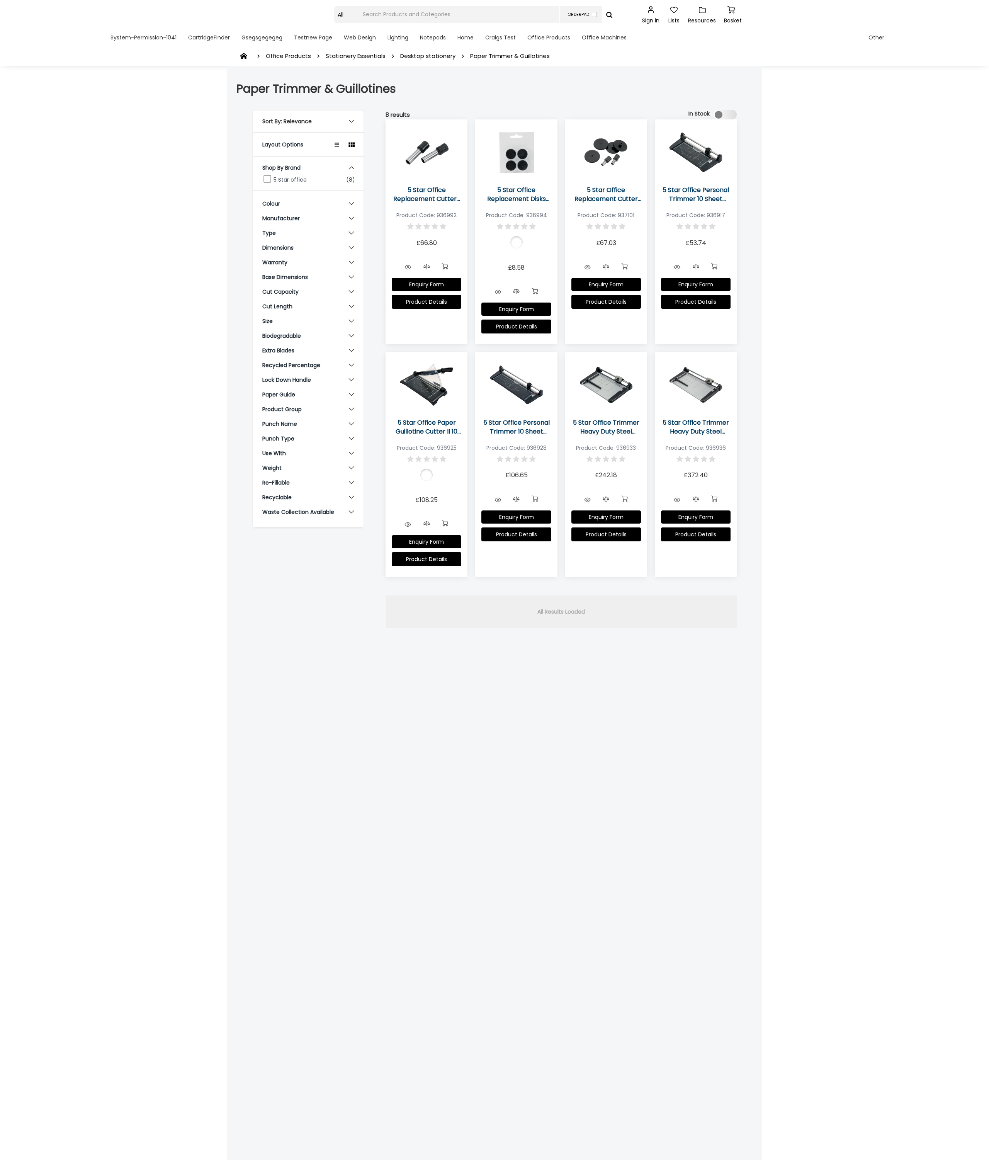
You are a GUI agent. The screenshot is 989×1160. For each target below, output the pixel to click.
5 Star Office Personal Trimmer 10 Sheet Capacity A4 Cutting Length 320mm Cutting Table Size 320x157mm (696, 194)
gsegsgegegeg (261, 37)
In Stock (699, 113)
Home (465, 37)
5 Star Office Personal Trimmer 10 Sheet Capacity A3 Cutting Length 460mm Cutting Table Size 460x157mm (516, 426)
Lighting (397, 37)
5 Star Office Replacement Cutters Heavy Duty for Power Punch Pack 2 (426, 194)
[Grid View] (351, 144)
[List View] (337, 144)
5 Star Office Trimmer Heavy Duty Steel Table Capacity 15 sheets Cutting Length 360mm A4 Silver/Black (606, 426)
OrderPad (578, 14)
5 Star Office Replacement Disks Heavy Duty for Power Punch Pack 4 (516, 194)
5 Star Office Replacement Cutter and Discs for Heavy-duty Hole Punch (606, 194)
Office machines (604, 37)
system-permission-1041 (143, 37)
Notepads (433, 37)
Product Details (426, 302)
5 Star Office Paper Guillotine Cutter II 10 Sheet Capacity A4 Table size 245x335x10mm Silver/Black (426, 426)
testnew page (313, 37)
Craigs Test (500, 37)
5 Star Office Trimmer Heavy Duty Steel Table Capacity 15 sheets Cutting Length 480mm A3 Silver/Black (696, 426)
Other (876, 37)
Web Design (360, 37)
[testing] (284, 14)
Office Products (548, 37)
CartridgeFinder (209, 37)
